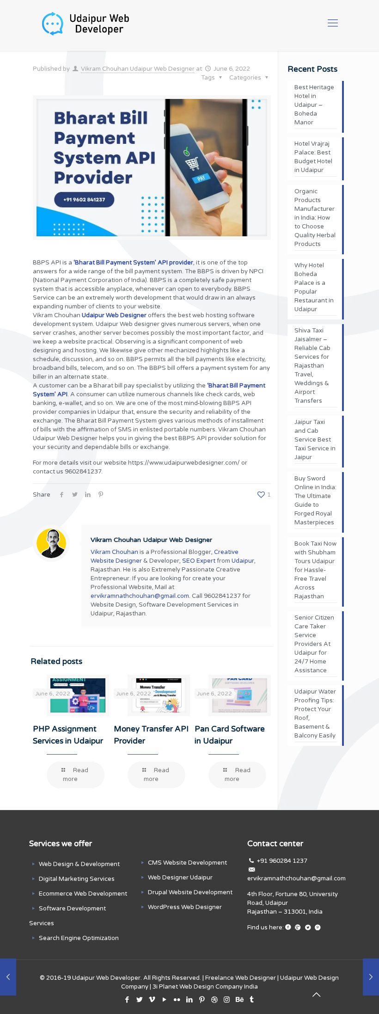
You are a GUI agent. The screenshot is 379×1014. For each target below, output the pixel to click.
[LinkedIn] (189, 1000)
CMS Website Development (187, 863)
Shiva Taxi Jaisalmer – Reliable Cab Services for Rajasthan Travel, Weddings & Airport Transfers (312, 366)
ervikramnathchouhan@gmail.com (140, 596)
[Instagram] (227, 1000)
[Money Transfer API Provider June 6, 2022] (8, 977)
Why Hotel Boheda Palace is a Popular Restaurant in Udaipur (314, 287)
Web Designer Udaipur (180, 877)
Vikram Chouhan (114, 552)
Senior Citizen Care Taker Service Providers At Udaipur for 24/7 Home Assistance (314, 644)
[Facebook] (127, 1000)
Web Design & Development (79, 864)
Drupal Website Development (190, 892)
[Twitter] (139, 1000)
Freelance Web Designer (240, 978)
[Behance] (239, 1000)
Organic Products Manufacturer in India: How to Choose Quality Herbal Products (315, 218)
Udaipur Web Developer (106, 978)
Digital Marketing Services (77, 879)
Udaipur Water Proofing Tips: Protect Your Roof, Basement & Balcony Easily (315, 713)
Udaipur (243, 561)
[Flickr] (177, 1000)
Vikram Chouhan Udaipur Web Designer (138, 69)
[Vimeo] (152, 1000)
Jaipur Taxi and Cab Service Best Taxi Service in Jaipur (315, 439)
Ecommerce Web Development (83, 893)
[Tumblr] (252, 1000)
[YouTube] (164, 1000)
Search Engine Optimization (79, 938)
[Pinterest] (202, 1000)
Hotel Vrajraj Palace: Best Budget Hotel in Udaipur (313, 157)
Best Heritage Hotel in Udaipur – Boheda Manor (314, 105)
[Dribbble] (214, 1000)
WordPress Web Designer (185, 907)
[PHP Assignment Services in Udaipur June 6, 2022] (371, 977)
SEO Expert (198, 561)
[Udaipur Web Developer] (88, 23)
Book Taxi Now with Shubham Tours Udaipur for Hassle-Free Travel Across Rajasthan (315, 570)
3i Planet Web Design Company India (205, 986)
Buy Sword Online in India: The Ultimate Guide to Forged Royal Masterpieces (315, 500)
